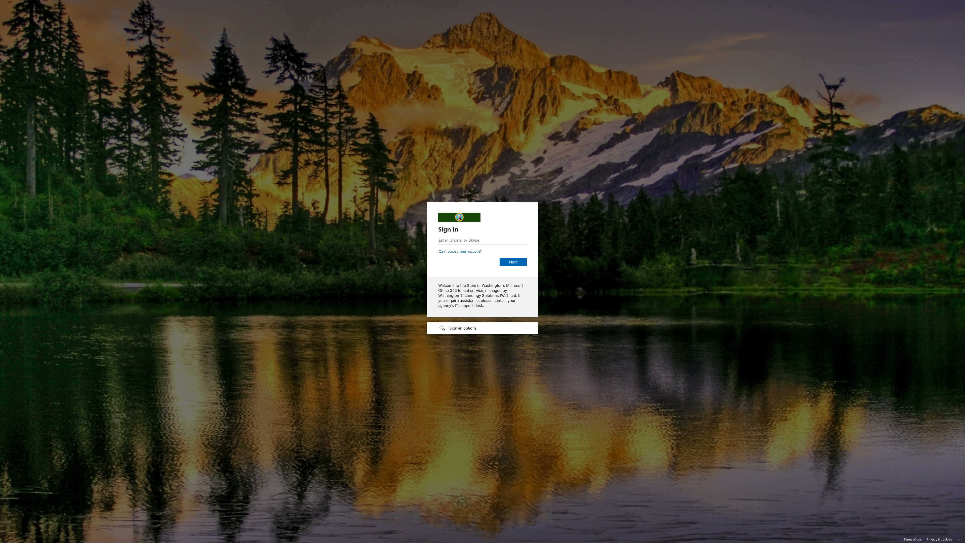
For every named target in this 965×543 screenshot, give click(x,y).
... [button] (960, 538)
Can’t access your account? (460, 251)
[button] (482, 328)
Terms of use (913, 539)
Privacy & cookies (939, 539)
